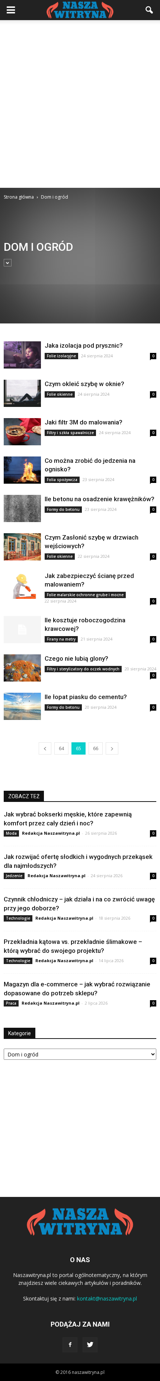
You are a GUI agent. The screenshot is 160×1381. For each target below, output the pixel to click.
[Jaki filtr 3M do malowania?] (22, 431)
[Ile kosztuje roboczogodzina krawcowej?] (22, 629)
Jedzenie (14, 875)
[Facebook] (70, 1344)
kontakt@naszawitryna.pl (107, 1298)
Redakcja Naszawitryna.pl (51, 833)
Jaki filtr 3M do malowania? (83, 422)
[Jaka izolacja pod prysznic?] (22, 355)
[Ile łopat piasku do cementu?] (22, 706)
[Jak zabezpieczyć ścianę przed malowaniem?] (22, 585)
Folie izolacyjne (61, 355)
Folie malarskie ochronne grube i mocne (85, 594)
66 (95, 748)
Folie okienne (60, 394)
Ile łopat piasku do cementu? (86, 697)
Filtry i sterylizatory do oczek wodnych (83, 668)
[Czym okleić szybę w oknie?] (22, 393)
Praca (11, 1003)
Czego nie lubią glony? (76, 658)
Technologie (18, 918)
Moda (11, 833)
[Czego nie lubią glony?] (22, 668)
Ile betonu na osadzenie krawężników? (99, 499)
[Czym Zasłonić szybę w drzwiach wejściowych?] (22, 546)
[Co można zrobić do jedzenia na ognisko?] (22, 470)
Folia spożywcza (62, 479)
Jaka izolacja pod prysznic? (84, 345)
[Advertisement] (80, 104)
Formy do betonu (63, 509)
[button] (149, 10)
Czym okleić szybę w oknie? (84, 384)
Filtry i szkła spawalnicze (70, 432)
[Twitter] (90, 1344)
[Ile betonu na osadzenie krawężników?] (22, 508)
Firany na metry (61, 639)
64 (61, 748)
